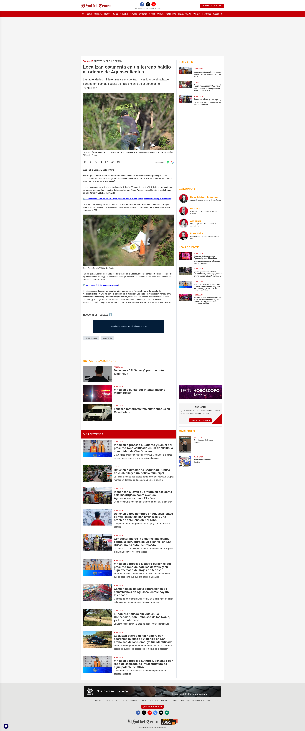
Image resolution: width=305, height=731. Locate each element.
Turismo (197, 14)
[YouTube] (153, 4)
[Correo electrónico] (107, 162)
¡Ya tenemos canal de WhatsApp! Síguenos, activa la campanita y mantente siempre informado (128, 199)
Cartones (143, 14)
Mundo (115, 14)
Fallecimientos (91, 338)
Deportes (206, 14)
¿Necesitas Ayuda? (152, 707)
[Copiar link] (112, 162)
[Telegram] (101, 162)
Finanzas (124, 14)
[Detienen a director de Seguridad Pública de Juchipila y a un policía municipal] (97, 475)
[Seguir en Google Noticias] (172, 162)
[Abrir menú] (82, 14)
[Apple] (161, 712)
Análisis (133, 14)
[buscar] (222, 14)
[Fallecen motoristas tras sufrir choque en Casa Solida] (97, 412)
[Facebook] (142, 4)
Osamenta (107, 338)
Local (89, 14)
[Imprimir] (118, 162)
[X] (148, 4)
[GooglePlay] (167, 712)
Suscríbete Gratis (200, 420)
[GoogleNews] (155, 712)
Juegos (216, 14)
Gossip (152, 14)
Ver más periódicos (212, 6)
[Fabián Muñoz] (183, 235)
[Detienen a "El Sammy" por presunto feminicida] (97, 374)
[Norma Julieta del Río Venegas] (183, 198)
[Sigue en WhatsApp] (168, 162)
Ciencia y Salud (184, 14)
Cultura (160, 14)
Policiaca (98, 14)
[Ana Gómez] (183, 223)
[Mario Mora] (183, 211)
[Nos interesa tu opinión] (152, 691)
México (107, 14)
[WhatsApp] (96, 162)
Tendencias (171, 14)
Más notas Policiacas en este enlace (101, 285)
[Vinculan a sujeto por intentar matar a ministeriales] (97, 393)
